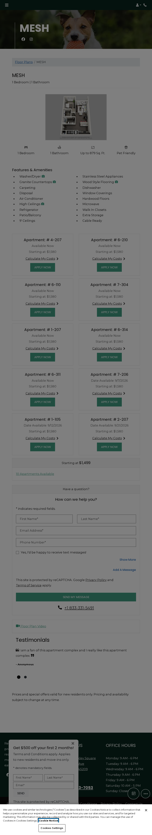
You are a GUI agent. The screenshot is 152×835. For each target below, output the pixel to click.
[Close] (146, 810)
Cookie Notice (48, 820)
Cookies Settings (52, 827)
